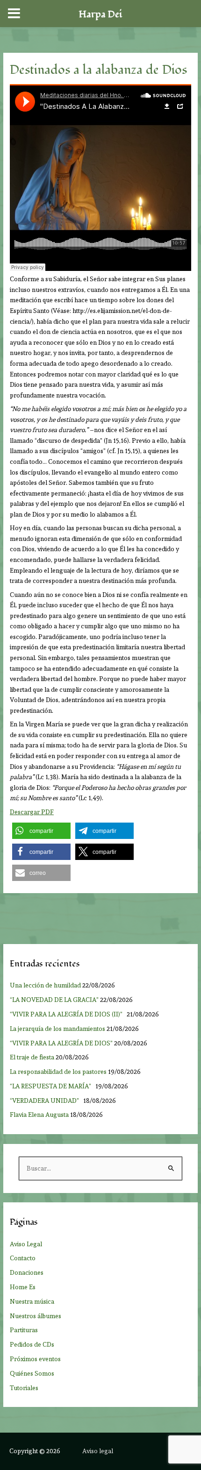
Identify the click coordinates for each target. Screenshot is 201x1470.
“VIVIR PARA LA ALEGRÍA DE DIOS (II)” (67, 1014)
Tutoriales (24, 1388)
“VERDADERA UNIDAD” (46, 1100)
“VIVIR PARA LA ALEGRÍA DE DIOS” (61, 1043)
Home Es (23, 1287)
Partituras (24, 1330)
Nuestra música (32, 1301)
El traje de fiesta (32, 1057)
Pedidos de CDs (32, 1344)
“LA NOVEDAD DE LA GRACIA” (54, 999)
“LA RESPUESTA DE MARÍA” (52, 1086)
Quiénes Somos (32, 1373)
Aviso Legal (26, 1244)
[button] (41, 831)
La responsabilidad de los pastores (58, 1071)
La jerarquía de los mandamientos (57, 1028)
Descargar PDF (32, 812)
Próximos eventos (35, 1359)
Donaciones (26, 1272)
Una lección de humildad (45, 985)
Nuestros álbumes (35, 1316)
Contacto (23, 1258)
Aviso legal (97, 1451)
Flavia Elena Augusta (39, 1114)
